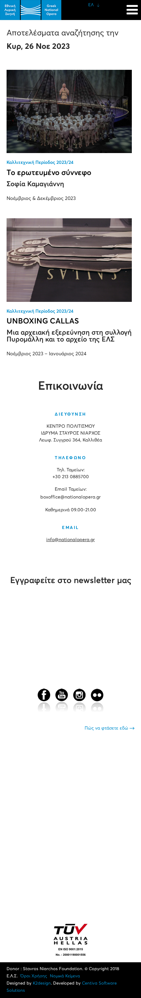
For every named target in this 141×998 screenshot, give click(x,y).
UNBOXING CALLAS (43, 321)
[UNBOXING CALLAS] (69, 260)
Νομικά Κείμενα (65, 976)
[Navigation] (132, 6)
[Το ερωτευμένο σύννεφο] (69, 111)
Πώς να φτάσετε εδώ (107, 728)
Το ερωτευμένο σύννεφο (49, 173)
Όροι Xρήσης (33, 976)
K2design (42, 983)
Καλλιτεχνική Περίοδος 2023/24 (40, 162)
